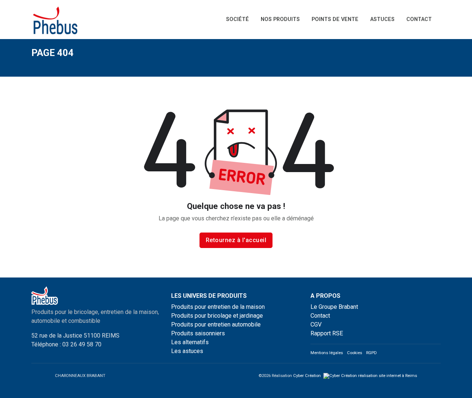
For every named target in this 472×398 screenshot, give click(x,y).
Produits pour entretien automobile (216, 324)
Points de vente (335, 19)
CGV (316, 324)
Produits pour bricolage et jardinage (217, 315)
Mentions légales (326, 352)
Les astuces (187, 351)
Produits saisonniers (198, 333)
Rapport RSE (326, 333)
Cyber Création (307, 375)
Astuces (382, 19)
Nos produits (280, 19)
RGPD (371, 352)
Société (237, 19)
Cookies (354, 352)
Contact (419, 19)
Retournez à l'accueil (236, 240)
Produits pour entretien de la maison (218, 306)
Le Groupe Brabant (334, 306)
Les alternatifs (190, 342)
